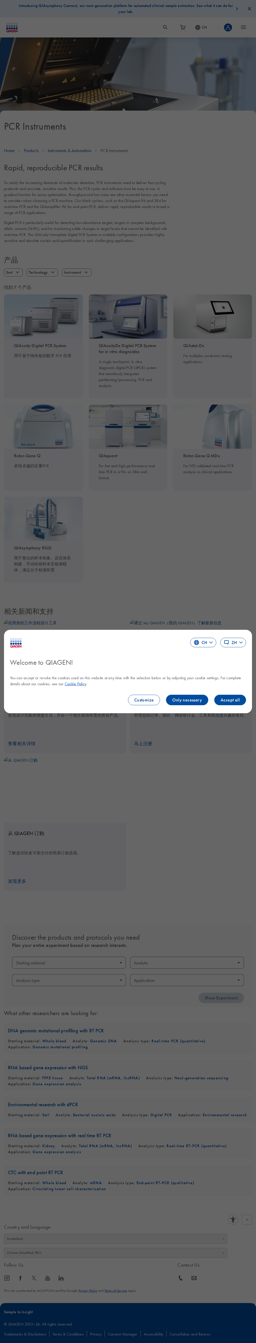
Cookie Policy (75, 683)
